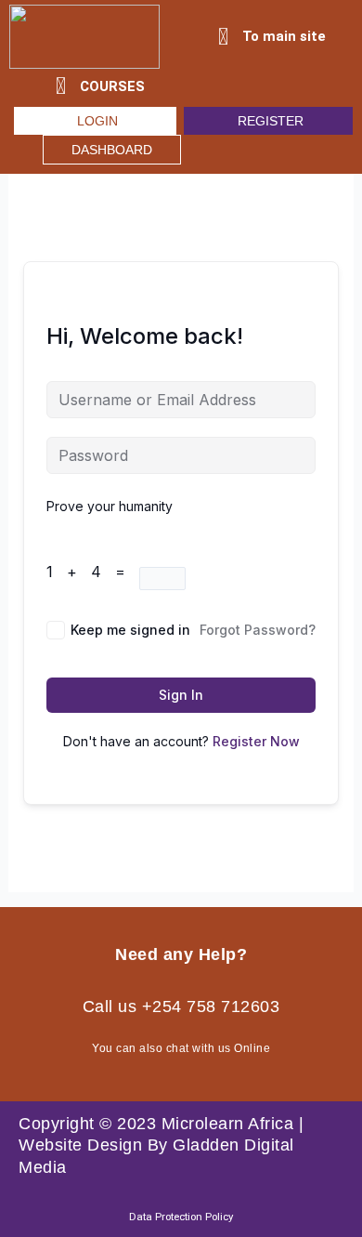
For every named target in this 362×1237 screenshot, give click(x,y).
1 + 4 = (92, 571)
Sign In (181, 695)
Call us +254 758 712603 (181, 1006)
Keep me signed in (130, 630)
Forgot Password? (258, 630)
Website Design (80, 1145)
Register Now (256, 741)
